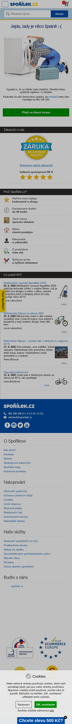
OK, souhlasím (45, 704)
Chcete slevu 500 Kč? (41, 720)
